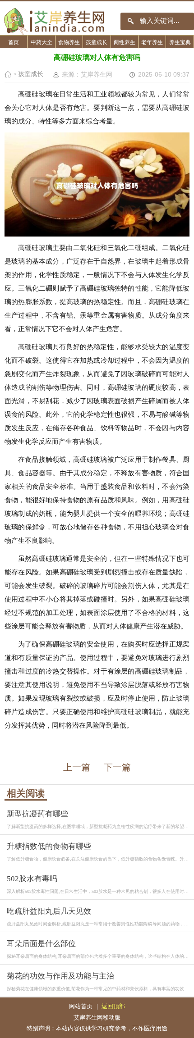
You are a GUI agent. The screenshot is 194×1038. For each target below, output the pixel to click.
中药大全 (41, 42)
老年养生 (152, 42)
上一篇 (76, 767)
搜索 (131, 21)
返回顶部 (113, 1006)
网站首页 (80, 1006)
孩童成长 (96, 42)
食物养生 (69, 42)
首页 (13, 42)
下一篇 (117, 767)
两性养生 (124, 42)
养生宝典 (180, 42)
